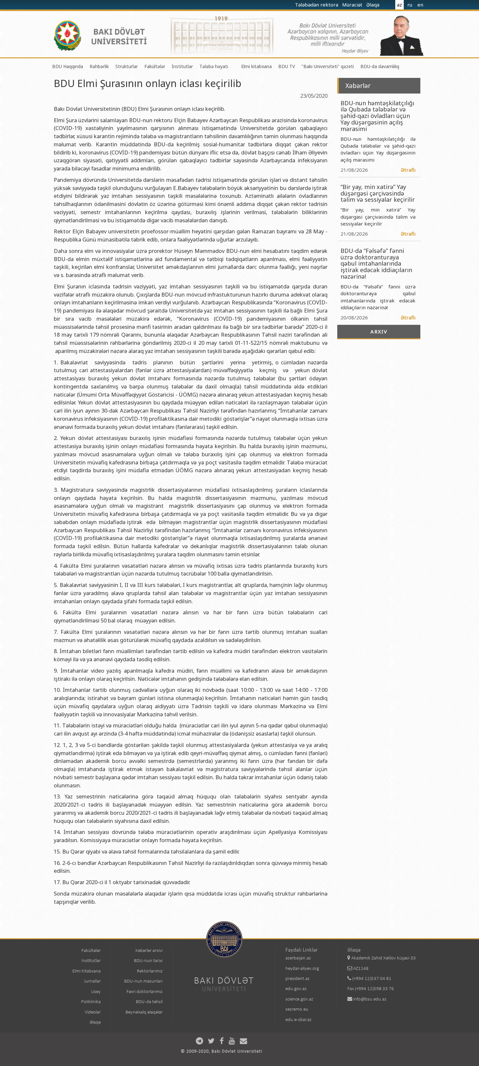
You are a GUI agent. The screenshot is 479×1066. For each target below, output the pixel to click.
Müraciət (353, 4)
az (399, 4)
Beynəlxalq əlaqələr (144, 1012)
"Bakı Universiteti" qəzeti (327, 66)
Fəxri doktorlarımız (144, 991)
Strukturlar (126, 66)
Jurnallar (92, 981)
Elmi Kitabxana (86, 971)
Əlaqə (373, 4)
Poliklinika (91, 1002)
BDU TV (286, 66)
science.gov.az (299, 999)
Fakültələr (154, 66)
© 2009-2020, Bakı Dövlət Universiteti (221, 1051)
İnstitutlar (182, 66)
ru (409, 4)
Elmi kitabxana (256, 66)
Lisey (96, 991)
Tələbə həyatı (213, 66)
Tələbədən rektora (317, 4)
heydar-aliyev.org (302, 968)
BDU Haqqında (67, 66)
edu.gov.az (296, 988)
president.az (297, 978)
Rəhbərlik (99, 66)
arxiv (378, 331)
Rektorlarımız (150, 971)
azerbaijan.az (298, 958)
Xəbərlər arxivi (149, 950)
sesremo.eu (296, 1009)
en (420, 4)
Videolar (93, 1012)
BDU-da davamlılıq (379, 66)
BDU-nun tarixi (148, 960)
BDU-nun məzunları (143, 981)
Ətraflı (408, 170)
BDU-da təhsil (149, 1002)
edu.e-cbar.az (298, 1019)
